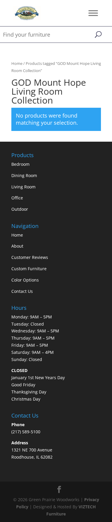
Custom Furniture (29, 268)
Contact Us (22, 291)
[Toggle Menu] (93, 13)
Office (17, 198)
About (17, 246)
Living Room (23, 187)
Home (16, 63)
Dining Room (24, 175)
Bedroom (20, 164)
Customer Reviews (29, 257)
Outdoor (19, 209)
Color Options (25, 280)
